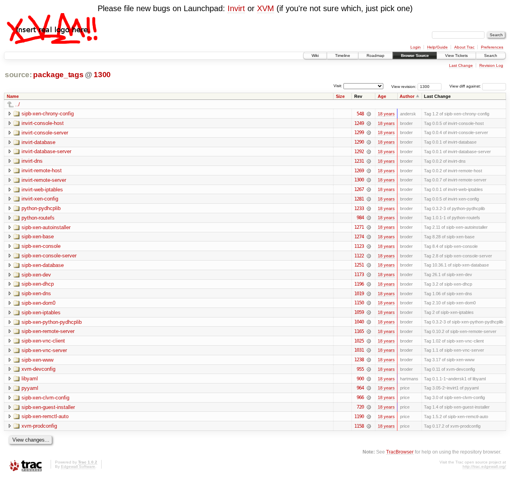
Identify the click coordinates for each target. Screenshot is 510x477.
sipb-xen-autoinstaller (46, 227)
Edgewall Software (78, 466)
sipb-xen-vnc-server (44, 350)
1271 (359, 227)
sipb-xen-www (37, 360)
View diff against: (465, 86)
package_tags (58, 74)
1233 (359, 208)
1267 (359, 189)
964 (360, 388)
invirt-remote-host (42, 170)
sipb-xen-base (38, 236)
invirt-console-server (45, 133)
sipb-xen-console (41, 246)
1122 (359, 256)
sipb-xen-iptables (41, 312)
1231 (359, 161)
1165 (359, 331)
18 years (386, 113)
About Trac (464, 47)
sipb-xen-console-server (49, 256)
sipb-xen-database (43, 265)
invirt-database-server (46, 151)
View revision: (403, 86)
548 (360, 114)
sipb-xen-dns (36, 293)
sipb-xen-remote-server (48, 331)
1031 (359, 350)
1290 (359, 142)
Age (382, 96)
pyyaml (30, 388)
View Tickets (456, 55)
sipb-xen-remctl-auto (45, 416)
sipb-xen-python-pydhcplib (52, 322)
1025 (359, 341)
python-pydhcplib (41, 208)
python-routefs (38, 218)
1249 (359, 123)
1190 (359, 416)
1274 (359, 236)
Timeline (342, 55)
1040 (359, 322)
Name (13, 96)
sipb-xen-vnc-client (43, 341)
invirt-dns (32, 161)
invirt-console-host (43, 123)
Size (340, 96)
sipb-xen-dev (36, 275)
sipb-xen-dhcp (38, 284)
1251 (359, 265)
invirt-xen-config (40, 199)
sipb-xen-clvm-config (45, 398)
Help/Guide (437, 47)
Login (415, 47)
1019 (359, 293)
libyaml (30, 379)
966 (360, 397)
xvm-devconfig (38, 369)
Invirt (236, 8)
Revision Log (491, 65)
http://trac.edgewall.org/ (484, 466)
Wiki (315, 55)
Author (407, 96)
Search (490, 55)
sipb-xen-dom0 (38, 303)
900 (360, 379)
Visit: (337, 86)
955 (360, 369)
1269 (359, 170)
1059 (359, 312)
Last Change (461, 65)
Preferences (492, 47)
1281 (359, 199)
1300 (102, 74)
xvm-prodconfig (39, 426)
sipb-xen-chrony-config (48, 114)
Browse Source (415, 55)
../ (17, 104)
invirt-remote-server (44, 180)
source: (18, 74)
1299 (359, 132)
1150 (359, 303)
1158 (359, 426)
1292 (359, 151)
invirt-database (38, 142)
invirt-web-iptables (42, 190)
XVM (265, 8)
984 (360, 217)
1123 (359, 246)
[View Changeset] (369, 114)
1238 (359, 359)
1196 (359, 284)
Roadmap (375, 55)
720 (360, 407)
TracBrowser (400, 451)
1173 (359, 274)
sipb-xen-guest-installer (48, 407)
